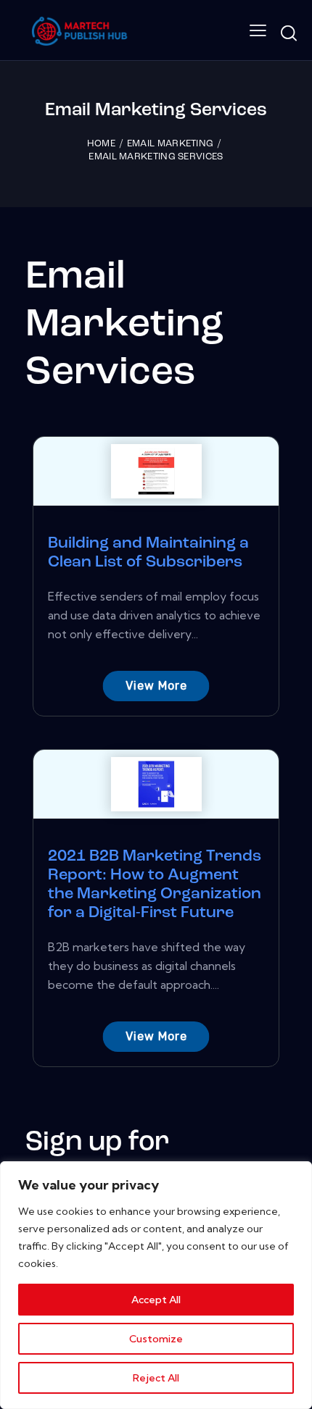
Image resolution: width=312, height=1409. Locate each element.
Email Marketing (170, 144)
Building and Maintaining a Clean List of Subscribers (148, 553)
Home (101, 144)
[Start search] (288, 33)
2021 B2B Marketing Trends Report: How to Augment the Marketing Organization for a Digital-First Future (154, 884)
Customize (156, 1338)
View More (156, 686)
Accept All (156, 1299)
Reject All (156, 1377)
